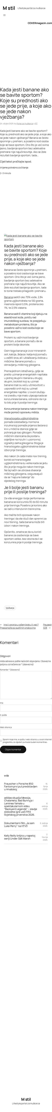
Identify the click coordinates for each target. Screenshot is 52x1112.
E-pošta (3, 715)
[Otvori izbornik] (4, 15)
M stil (9, 8)
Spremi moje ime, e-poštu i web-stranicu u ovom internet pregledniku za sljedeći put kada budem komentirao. (27, 740)
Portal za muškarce (25, 123)
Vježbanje (10, 608)
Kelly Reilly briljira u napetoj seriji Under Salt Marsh (19, 837)
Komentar (10, 669)
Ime (1, 703)
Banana (8, 297)
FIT (36, 123)
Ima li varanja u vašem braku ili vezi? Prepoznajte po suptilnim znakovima (19, 626)
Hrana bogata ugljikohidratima (21, 418)
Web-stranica (6, 727)
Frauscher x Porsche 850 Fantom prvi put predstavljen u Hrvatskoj (20, 786)
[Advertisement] (26, 58)
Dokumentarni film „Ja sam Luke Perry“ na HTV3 (19, 824)
